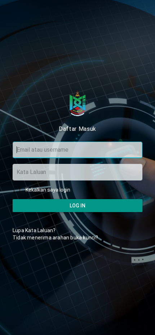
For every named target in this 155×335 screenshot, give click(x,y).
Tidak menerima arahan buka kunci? (55, 237)
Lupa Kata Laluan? (34, 230)
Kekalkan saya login (48, 190)
